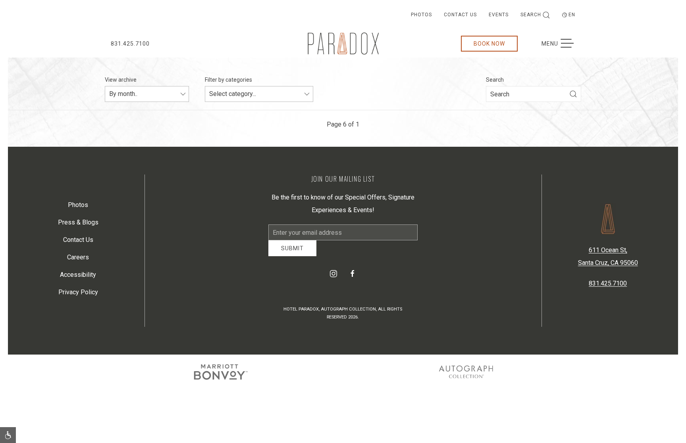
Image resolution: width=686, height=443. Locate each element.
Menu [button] (561, 43)
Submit (292, 254)
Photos (421, 14)
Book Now (489, 43)
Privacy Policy (78, 295)
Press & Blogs (78, 225)
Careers (78, 260)
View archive (121, 80)
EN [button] (571, 14)
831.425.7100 (130, 43)
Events (499, 14)
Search (530, 14)
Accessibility (78, 277)
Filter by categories (228, 80)
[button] (8, 435)
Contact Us (460, 14)
